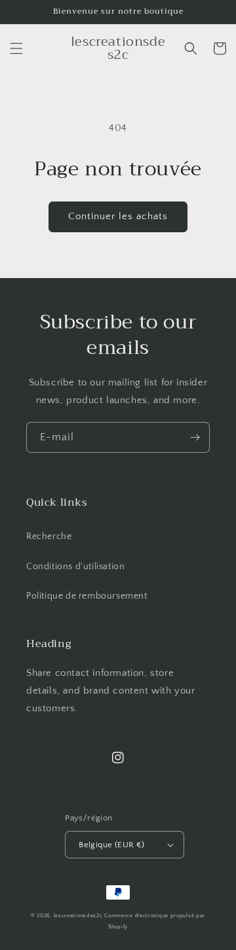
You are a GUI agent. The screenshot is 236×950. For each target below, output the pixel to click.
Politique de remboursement (87, 596)
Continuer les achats (118, 216)
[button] (16, 48)
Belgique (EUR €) (111, 844)
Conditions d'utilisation (75, 566)
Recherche (48, 536)
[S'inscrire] (194, 437)
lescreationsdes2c (78, 916)
